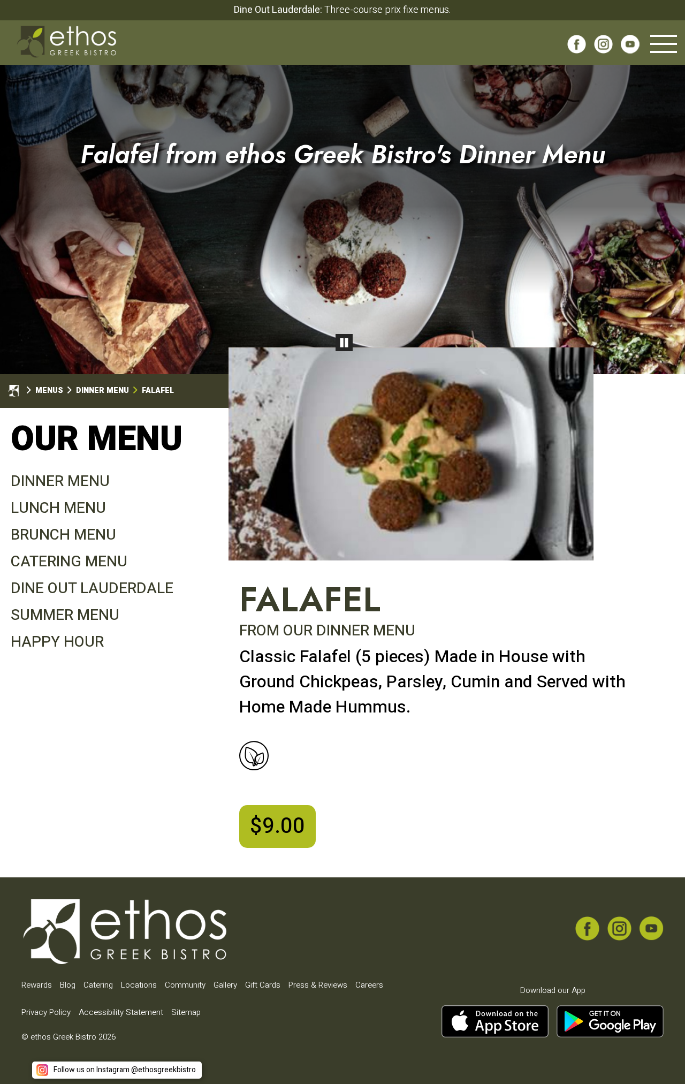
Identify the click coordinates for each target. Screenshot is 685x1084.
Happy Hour (57, 642)
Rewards (36, 985)
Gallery (225, 985)
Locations (139, 985)
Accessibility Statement (121, 1012)
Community (185, 985)
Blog (67, 985)
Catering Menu (69, 562)
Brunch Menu (63, 535)
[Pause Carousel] (344, 342)
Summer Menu (65, 615)
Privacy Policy (46, 1012)
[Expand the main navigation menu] (663, 43)
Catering (98, 985)
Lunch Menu (58, 508)
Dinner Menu (60, 481)
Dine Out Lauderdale (92, 589)
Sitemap (186, 1012)
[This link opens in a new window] (576, 47)
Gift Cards (262, 985)
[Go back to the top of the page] (660, 1059)
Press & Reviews (317, 985)
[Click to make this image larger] (411, 455)
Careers (369, 985)
